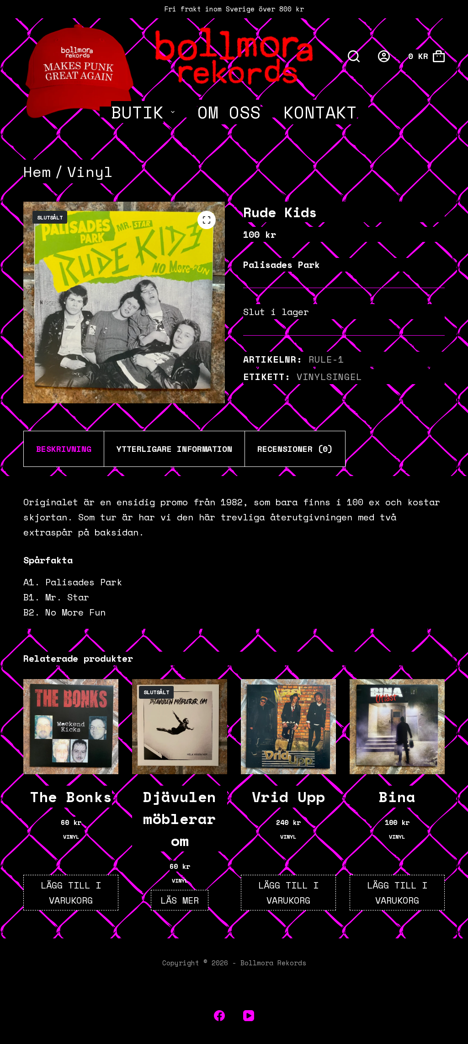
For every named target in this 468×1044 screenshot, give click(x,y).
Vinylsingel (329, 376)
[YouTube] (248, 1015)
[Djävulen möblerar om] (179, 726)
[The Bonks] (70, 726)
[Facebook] (219, 1015)
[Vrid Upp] (288, 726)
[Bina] (397, 726)
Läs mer (179, 900)
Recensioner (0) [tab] (295, 449)
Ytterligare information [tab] (174, 449)
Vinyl (71, 837)
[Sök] (354, 56)
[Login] (384, 56)
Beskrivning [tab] (63, 449)
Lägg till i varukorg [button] (71, 892)
